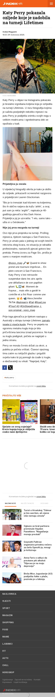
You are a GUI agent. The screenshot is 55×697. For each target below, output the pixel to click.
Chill (5, 665)
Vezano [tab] (44, 503)
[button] (51, 3)
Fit (4, 651)
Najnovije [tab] (10, 503)
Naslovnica (9, 594)
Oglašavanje (7, 680)
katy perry (9, 378)
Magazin (7, 615)
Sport (6, 608)
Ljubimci (7, 644)
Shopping (8, 622)
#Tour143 (14, 306)
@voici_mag (15, 263)
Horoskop (8, 672)
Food (5, 629)
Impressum (7, 682)
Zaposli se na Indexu (23, 680)
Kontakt (37, 680)
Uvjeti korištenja (20, 682)
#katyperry (22, 302)
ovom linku (41, 386)
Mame (5, 637)
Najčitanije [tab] (27, 503)
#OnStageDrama (29, 306)
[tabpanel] (27, 547)
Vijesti (6, 601)
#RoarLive (40, 302)
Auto (5, 658)
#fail (31, 302)
